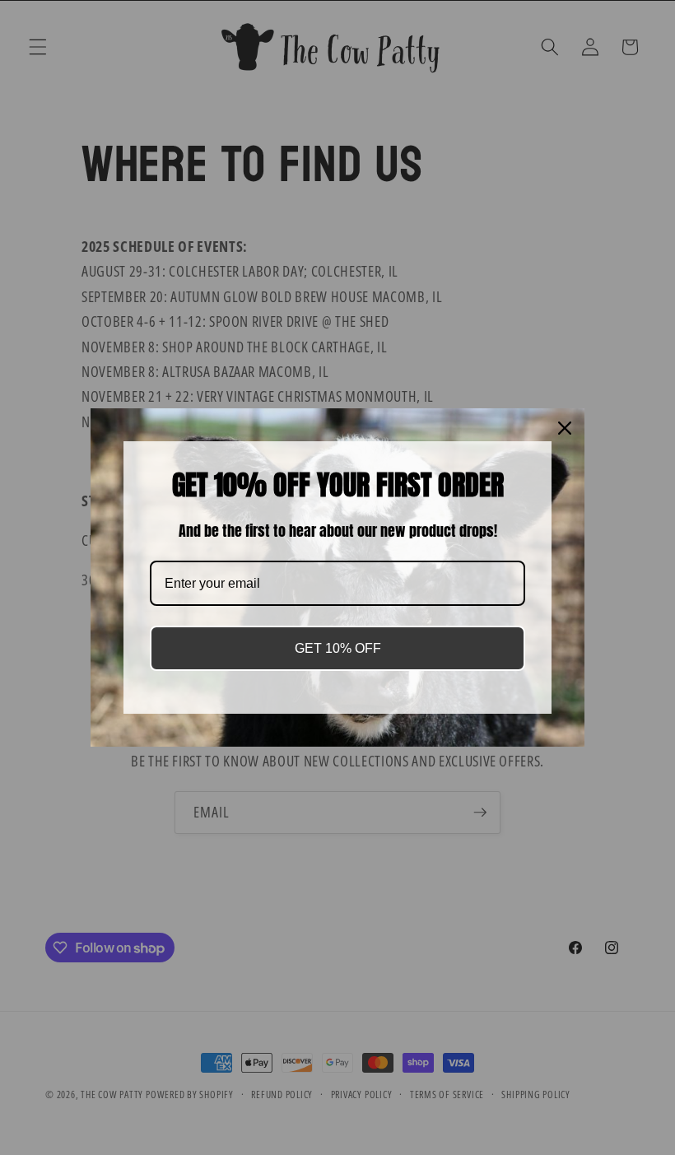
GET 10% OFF (338, 648)
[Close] (564, 428)
